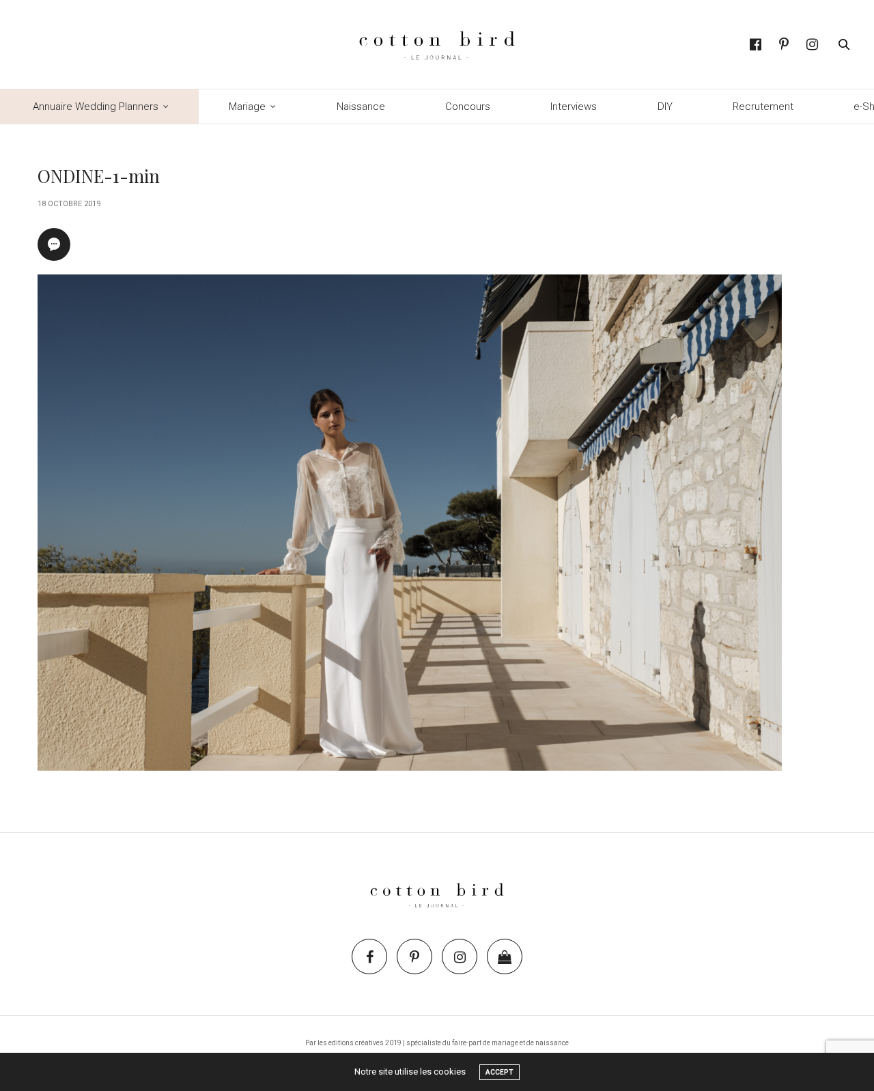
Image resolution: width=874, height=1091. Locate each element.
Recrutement (763, 106)
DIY (665, 106)
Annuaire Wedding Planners (95, 106)
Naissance (361, 106)
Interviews (573, 106)
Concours (467, 106)
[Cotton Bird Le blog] (437, 44)
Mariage (247, 106)
